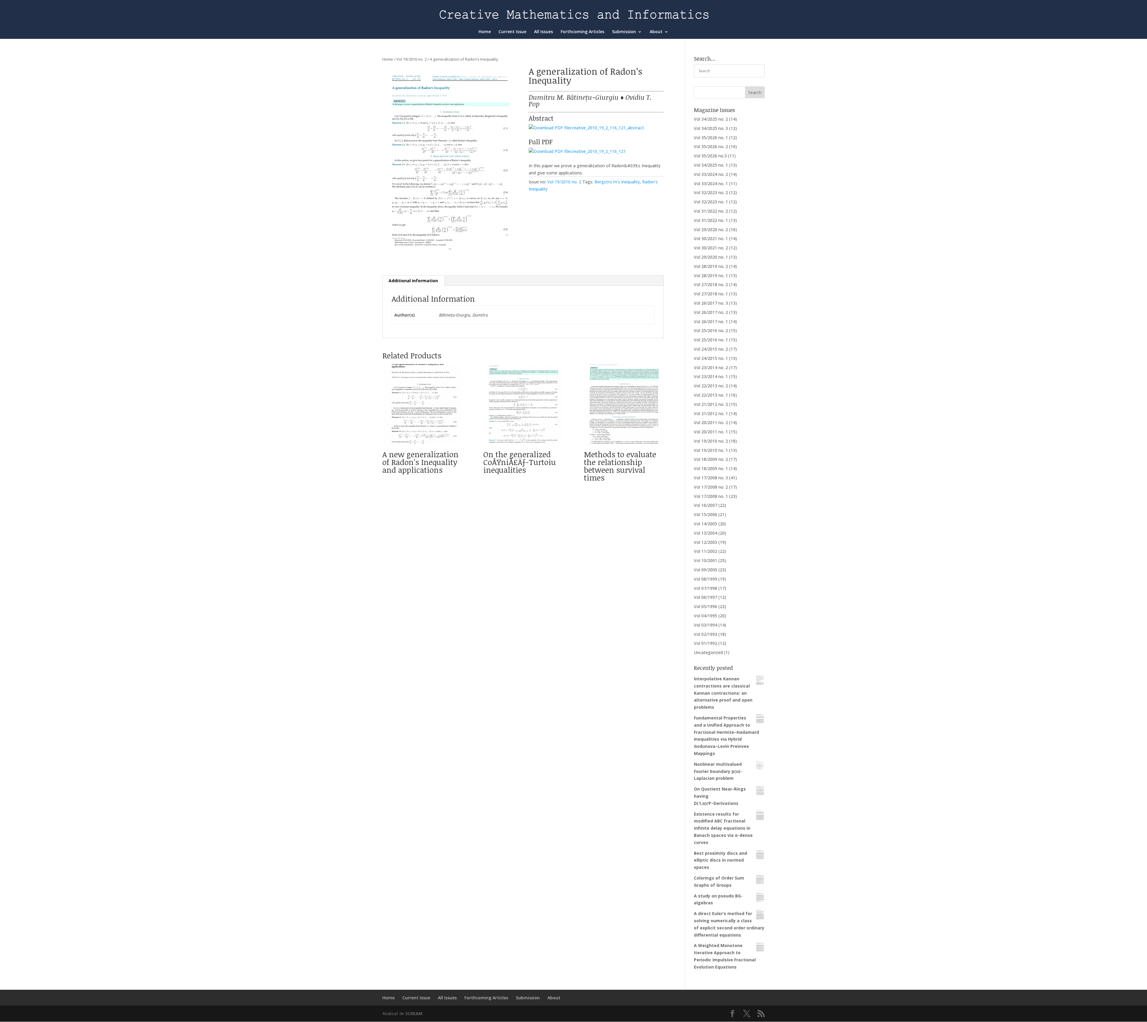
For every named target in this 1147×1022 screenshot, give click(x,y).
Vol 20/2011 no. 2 (711, 422)
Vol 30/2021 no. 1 (711, 238)
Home (485, 32)
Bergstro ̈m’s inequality (617, 182)
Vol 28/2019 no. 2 (711, 266)
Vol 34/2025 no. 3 (711, 128)
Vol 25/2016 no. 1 (711, 340)
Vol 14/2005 (705, 524)
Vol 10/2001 (705, 560)
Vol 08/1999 (705, 579)
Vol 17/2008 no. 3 (711, 478)
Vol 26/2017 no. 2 (711, 312)
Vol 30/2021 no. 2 (711, 248)
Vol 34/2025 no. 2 (711, 119)
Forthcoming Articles (582, 32)
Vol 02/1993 (705, 634)
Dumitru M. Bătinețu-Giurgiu (574, 97)
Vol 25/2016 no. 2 (711, 330)
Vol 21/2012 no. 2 (711, 404)
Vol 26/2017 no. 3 (711, 303)
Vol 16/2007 (705, 505)
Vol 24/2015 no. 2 (711, 349)
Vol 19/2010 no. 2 (411, 59)
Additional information (413, 280)
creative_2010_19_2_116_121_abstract (607, 128)
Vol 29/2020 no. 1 (711, 257)
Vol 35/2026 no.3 (710, 156)
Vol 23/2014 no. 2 (711, 367)
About (656, 32)
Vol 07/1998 (705, 588)
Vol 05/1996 (705, 606)
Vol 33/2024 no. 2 (711, 174)
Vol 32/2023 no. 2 (711, 192)
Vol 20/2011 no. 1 (711, 432)
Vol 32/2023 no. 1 (711, 202)
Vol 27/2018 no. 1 (711, 294)
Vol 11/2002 (705, 551)
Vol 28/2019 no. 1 (711, 275)
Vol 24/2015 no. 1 (711, 358)
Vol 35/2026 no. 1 (711, 137)
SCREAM (413, 1013)
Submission (624, 32)
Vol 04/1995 (705, 616)
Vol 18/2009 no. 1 (711, 468)
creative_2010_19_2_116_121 (598, 151)
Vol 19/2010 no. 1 (711, 450)
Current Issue (512, 32)
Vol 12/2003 (705, 542)
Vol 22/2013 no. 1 (711, 395)
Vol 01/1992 (705, 643)
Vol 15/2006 (705, 514)
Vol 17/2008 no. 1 (711, 496)
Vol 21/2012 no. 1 (711, 413)
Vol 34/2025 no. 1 (711, 165)
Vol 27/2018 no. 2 (711, 284)
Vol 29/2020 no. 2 (711, 229)
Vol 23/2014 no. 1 (711, 376)
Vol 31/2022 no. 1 (711, 220)
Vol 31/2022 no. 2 (711, 211)
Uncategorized (708, 652)
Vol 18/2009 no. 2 (711, 459)
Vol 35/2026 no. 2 (711, 146)
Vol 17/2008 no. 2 (711, 487)
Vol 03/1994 (705, 625)
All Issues (543, 32)
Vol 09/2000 (705, 570)
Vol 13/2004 (705, 533)
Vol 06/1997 (705, 597)
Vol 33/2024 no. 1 (711, 183)
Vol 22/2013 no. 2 (711, 386)
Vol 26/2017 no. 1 (711, 321)
